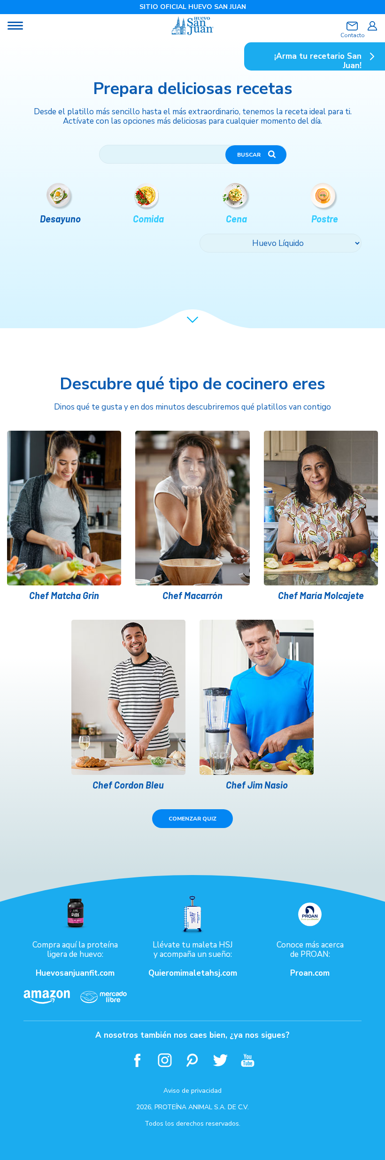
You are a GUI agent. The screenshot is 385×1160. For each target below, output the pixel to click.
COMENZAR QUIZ (192, 818)
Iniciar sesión (372, 26)
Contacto (352, 35)
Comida (148, 218)
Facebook (137, 1060)
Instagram (165, 1060)
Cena (236, 218)
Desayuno (60, 218)
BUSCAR (249, 154)
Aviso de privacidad (192, 1090)
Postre (324, 218)
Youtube (248, 1060)
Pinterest (193, 1060)
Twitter (220, 1060)
